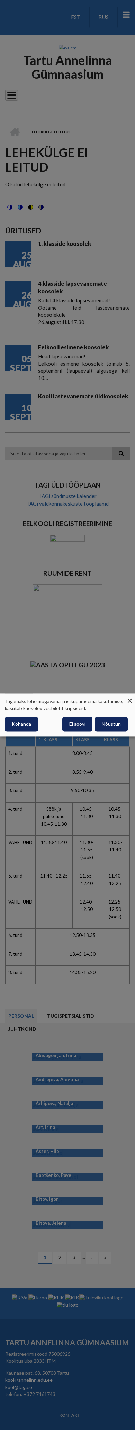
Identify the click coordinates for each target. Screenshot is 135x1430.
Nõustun (111, 724)
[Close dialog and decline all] (130, 697)
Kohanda (21, 724)
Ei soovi (77, 724)
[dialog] (67, 714)
